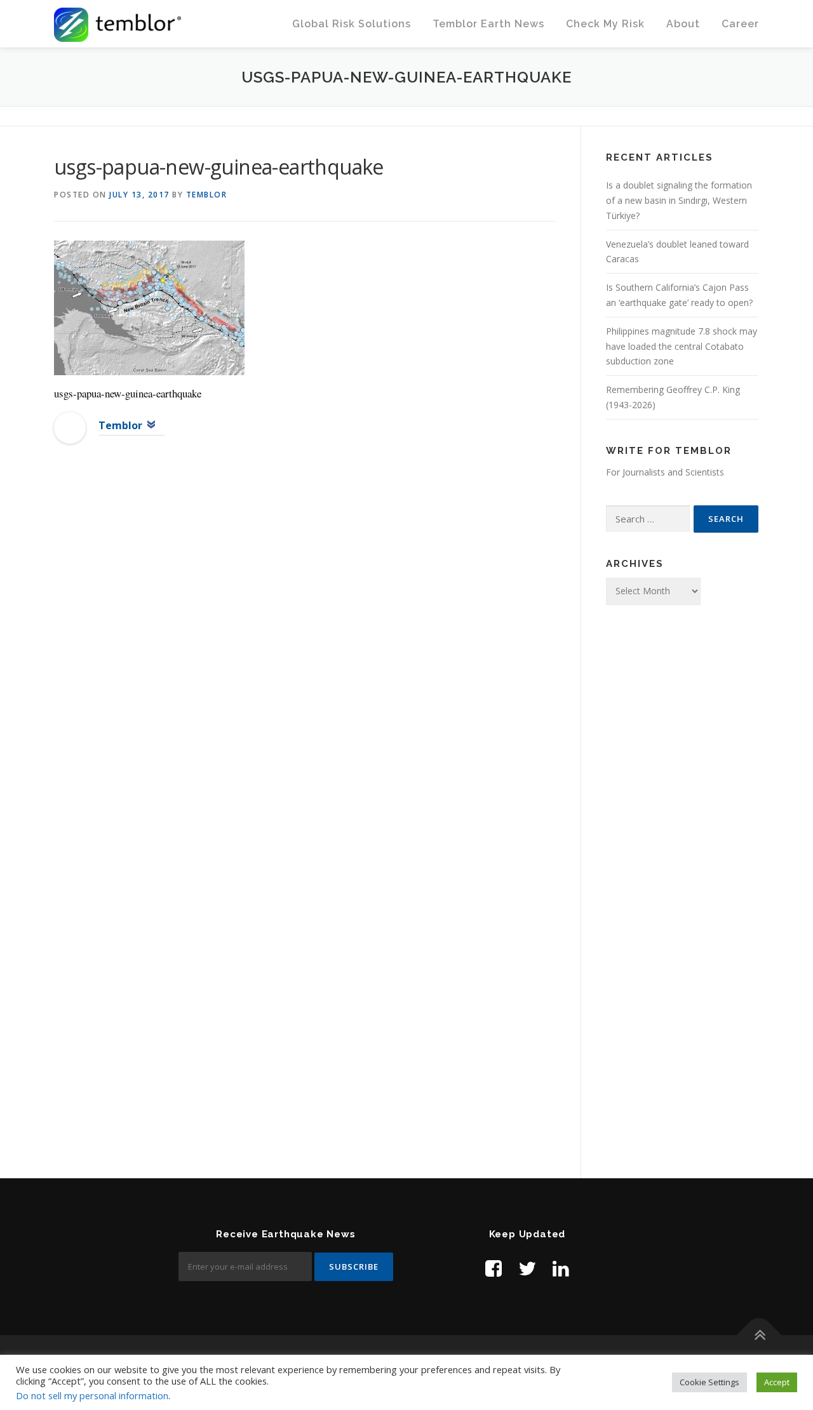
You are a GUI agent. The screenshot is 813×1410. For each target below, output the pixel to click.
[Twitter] (527, 1268)
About (683, 24)
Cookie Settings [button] (709, 1382)
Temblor (206, 194)
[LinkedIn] (561, 1268)
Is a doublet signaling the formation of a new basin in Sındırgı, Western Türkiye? (679, 200)
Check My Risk (605, 24)
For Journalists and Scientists (665, 472)
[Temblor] (70, 427)
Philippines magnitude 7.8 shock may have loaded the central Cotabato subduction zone (681, 346)
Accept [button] (776, 1382)
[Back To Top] (759, 1335)
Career (740, 24)
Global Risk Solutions (351, 24)
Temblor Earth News (488, 24)
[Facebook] (493, 1268)
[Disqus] (305, 660)
